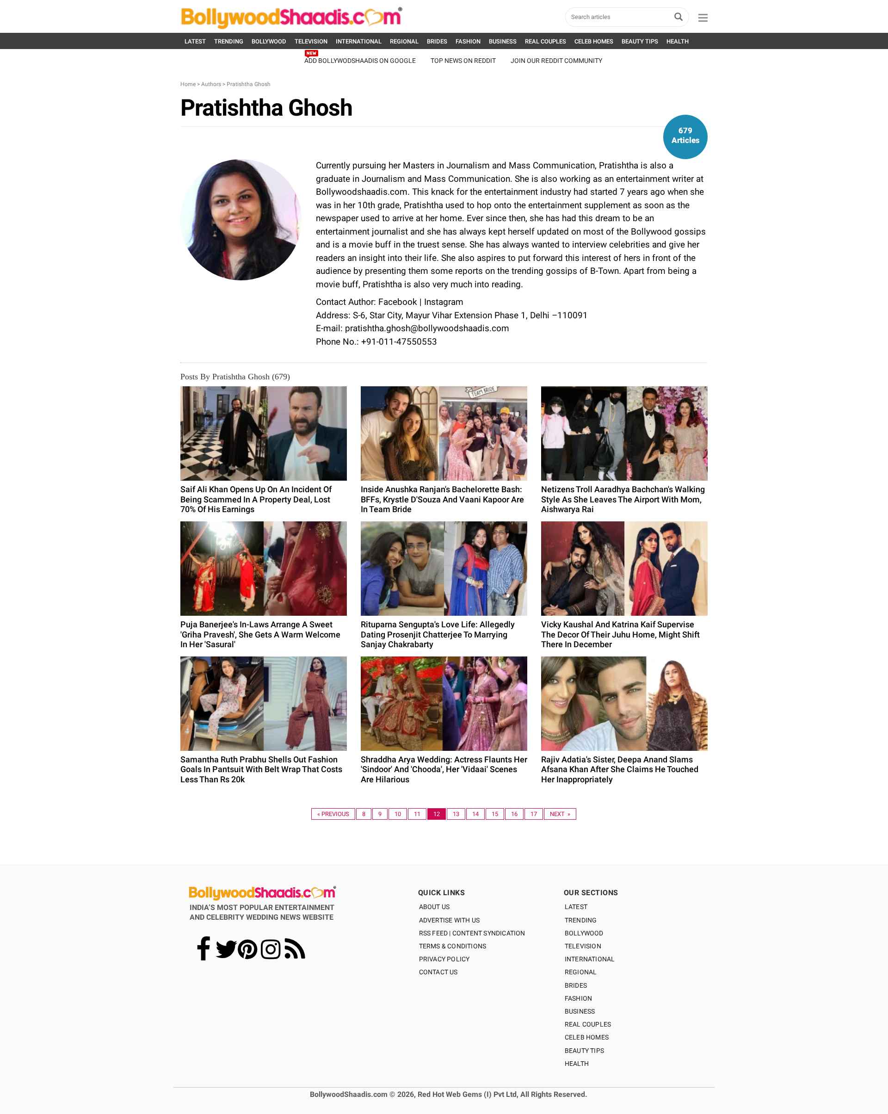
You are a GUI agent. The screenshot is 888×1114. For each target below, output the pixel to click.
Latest (576, 906)
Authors (211, 84)
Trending (581, 920)
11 (417, 814)
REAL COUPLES (545, 41)
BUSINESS (503, 41)
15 (495, 814)
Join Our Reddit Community (556, 60)
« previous (333, 814)
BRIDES (437, 41)
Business (580, 1011)
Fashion (578, 998)
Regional (581, 972)
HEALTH (677, 41)
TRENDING (228, 41)
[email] (241, 287)
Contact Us (438, 972)
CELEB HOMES (593, 41)
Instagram (443, 302)
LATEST (195, 41)
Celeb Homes (587, 1037)
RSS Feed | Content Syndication (472, 933)
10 (398, 814)
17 (533, 814)
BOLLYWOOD (269, 41)
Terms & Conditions (453, 946)
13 (456, 814)
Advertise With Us (449, 920)
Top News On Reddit (463, 60)
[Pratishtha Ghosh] (241, 219)
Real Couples (588, 1024)
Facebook (397, 302)
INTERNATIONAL (359, 41)
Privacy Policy (444, 959)
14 (475, 814)
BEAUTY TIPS (640, 41)
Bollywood (584, 933)
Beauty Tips (584, 1050)
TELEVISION (311, 41)
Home (188, 84)
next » (560, 814)
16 (514, 814)
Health (577, 1063)
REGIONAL (404, 41)
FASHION (468, 41)
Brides (576, 985)
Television (583, 946)
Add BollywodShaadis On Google (360, 60)
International (590, 959)
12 (436, 814)
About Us (434, 906)
